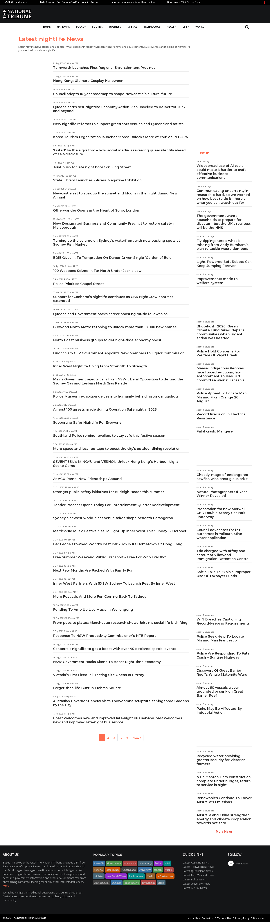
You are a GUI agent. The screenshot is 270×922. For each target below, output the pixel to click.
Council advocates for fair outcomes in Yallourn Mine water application (219, 534)
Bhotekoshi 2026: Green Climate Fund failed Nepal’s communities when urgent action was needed (220, 332)
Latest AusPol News (195, 888)
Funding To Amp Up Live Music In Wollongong (93, 610)
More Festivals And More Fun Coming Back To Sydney (99, 597)
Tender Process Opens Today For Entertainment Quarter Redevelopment (116, 505)
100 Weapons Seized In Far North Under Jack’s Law (97, 271)
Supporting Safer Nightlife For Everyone (87, 423)
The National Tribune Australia (29, 917)
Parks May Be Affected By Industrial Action (219, 711)
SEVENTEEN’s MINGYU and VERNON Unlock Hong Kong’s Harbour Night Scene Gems (115, 464)
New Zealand (101, 882)
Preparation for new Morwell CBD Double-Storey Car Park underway (221, 513)
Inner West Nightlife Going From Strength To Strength (100, 366)
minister (98, 876)
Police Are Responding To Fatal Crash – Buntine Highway (223, 655)
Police (158, 863)
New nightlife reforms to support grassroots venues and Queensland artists (118, 124)
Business (115, 26)
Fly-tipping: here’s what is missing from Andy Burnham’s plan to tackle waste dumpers (223, 245)
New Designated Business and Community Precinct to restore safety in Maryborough (114, 225)
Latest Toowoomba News (198, 866)
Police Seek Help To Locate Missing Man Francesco (220, 638)
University (145, 869)
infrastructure (165, 876)
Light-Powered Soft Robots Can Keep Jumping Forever (56, 2)
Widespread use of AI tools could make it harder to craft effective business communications (221, 172)
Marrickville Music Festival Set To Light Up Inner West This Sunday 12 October (119, 531)
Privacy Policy (242, 918)
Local (80, 26)
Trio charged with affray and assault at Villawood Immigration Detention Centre (223, 555)
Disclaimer (258, 918)
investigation (132, 882)
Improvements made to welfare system (120, 2)
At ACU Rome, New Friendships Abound (87, 479)
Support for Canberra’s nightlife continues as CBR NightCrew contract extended (113, 299)
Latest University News (196, 883)
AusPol (168, 869)
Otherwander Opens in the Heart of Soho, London (96, 210)
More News (224, 831)
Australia (99, 863)
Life (185, 26)
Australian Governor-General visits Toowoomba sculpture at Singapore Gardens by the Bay (121, 703)
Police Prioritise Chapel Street (78, 284)
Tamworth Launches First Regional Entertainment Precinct (104, 68)
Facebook (241, 863)
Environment (136, 876)
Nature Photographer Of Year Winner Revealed (222, 494)
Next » (137, 737)
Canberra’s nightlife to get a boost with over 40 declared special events (114, 649)
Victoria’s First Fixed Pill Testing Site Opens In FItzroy (98, 675)
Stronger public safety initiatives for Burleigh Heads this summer (108, 492)
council (158, 869)
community (145, 863)
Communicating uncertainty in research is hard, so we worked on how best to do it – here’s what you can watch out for (223, 197)
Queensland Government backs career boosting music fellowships (110, 314)
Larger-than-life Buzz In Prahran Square (87, 688)
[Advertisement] (200, 13)
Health (171, 26)
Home (47, 26)
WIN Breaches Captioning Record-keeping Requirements (223, 621)
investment (148, 882)
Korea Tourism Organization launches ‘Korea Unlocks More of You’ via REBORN (120, 137)
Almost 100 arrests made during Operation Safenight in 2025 (105, 409)
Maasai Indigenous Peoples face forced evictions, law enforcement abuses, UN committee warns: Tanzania (220, 374)
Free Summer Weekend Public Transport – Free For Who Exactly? (109, 557)
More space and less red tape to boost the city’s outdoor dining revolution (117, 449)
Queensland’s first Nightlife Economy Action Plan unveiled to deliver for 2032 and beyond (119, 109)
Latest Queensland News (198, 871)
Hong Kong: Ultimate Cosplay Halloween (88, 81)
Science (132, 26)
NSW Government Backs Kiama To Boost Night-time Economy (107, 662)
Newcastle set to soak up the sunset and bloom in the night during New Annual (115, 195)
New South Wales (116, 876)
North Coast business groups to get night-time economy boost (107, 340)
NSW (167, 863)
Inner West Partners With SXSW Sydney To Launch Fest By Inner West (114, 583)
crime (161, 882)
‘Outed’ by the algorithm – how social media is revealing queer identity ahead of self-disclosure (119, 152)
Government (114, 863)
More (6, 885)
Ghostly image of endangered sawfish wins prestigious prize (222, 477)
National (63, 26)
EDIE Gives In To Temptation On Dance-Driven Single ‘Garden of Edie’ (112, 258)
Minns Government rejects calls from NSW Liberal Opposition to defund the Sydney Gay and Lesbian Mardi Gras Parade (118, 381)
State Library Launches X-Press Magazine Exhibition (97, 180)
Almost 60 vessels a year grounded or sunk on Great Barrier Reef (220, 692)
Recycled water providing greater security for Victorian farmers (221, 760)
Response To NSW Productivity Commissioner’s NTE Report (104, 636)
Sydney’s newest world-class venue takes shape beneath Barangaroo (113, 518)
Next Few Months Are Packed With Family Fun (93, 570)
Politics (97, 26)
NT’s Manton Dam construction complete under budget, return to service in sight (224, 781)
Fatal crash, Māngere (215, 431)
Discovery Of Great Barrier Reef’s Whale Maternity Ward (222, 673)
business (116, 882)
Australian (130, 863)
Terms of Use (224, 918)
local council (112, 869)
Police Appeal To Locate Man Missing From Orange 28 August (222, 397)
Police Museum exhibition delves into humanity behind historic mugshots (116, 396)
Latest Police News (194, 879)
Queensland (129, 869)
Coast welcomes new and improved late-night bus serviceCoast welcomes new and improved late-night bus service (117, 720)
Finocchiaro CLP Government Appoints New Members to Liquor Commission (119, 353)
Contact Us (207, 918)
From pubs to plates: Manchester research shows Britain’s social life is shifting (120, 623)
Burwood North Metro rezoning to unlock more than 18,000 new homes (115, 327)
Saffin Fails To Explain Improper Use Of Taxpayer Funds (224, 574)
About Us (193, 918)
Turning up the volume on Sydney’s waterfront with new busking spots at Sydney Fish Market (116, 243)
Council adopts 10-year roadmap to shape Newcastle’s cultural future (112, 94)
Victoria (98, 869)
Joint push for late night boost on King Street (92, 167)
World (199, 26)
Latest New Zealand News (198, 875)
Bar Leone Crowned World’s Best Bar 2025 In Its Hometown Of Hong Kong (118, 544)
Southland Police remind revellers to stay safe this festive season (109, 436)
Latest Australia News (196, 862)
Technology (152, 26)
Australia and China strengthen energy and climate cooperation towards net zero (224, 819)
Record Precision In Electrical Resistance (221, 416)
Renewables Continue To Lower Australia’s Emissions (224, 800)
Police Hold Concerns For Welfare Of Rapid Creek (218, 353)
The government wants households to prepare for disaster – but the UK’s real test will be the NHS (224, 222)
